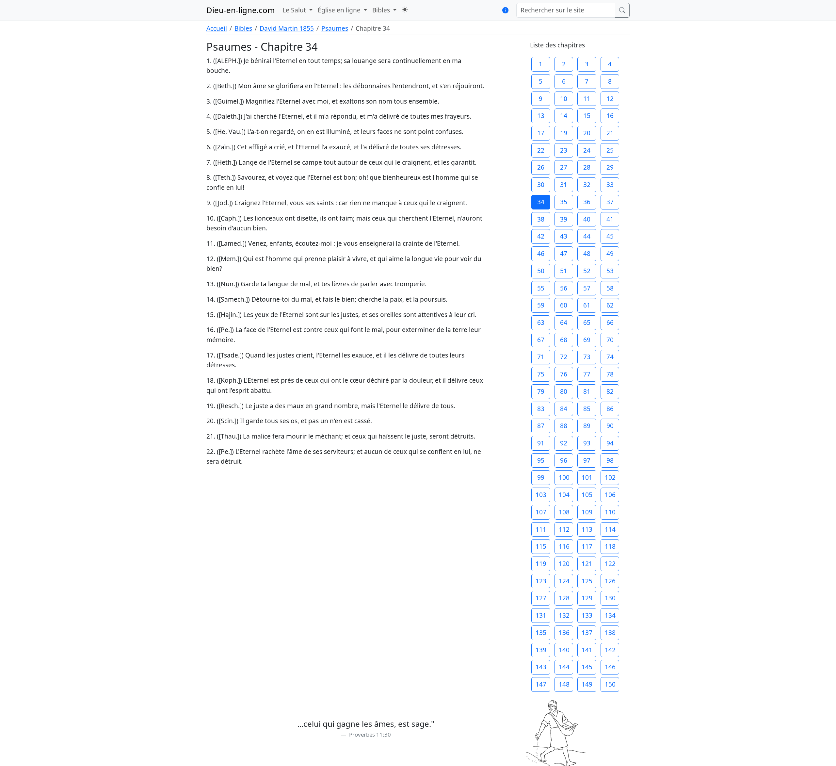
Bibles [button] (382, 10)
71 (540, 356)
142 (610, 649)
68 (563, 339)
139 (541, 649)
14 (563, 115)
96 (563, 460)
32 (586, 184)
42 (540, 236)
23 (563, 150)
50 (540, 270)
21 (610, 132)
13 (540, 115)
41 (610, 219)
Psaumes (334, 28)
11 (586, 98)
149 (587, 684)
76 (563, 374)
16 (610, 115)
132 (564, 615)
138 (610, 632)
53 (610, 270)
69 (586, 339)
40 (586, 219)
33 (610, 184)
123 (541, 580)
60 (563, 305)
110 (610, 512)
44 (586, 236)
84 (563, 408)
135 (541, 632)
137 (587, 632)
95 (540, 460)
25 (610, 150)
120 (564, 563)
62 (610, 305)
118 (610, 546)
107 (541, 512)
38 (540, 219)
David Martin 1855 (287, 28)
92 (563, 443)
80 (563, 391)
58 (610, 288)
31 (563, 184)
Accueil (216, 28)
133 (587, 615)
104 (564, 494)
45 (610, 236)
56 (563, 288)
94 (610, 443)
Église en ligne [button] (340, 10)
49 (610, 253)
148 (564, 684)
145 (587, 666)
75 (540, 374)
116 (564, 546)
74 (610, 356)
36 (586, 201)
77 (586, 374)
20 (586, 132)
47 (563, 253)
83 (540, 408)
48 (586, 253)
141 (587, 649)
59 (540, 305)
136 (564, 632)
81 (586, 391)
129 (587, 597)
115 (541, 546)
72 (563, 356)
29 (610, 167)
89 (586, 425)
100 (564, 477)
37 (610, 201)
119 (541, 563)
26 (540, 167)
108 (564, 512)
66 (610, 322)
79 (540, 391)
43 (563, 236)
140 (564, 649)
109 (587, 512)
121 (587, 563)
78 (610, 374)
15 (586, 115)
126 (610, 580)
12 (610, 98)
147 (541, 684)
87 (540, 425)
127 (541, 597)
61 (586, 305)
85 (586, 408)
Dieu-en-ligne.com (240, 10)
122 (610, 563)
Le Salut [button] (295, 10)
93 (586, 443)
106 (610, 494)
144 (564, 666)
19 (563, 132)
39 (563, 219)
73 (586, 356)
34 (540, 201)
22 (540, 150)
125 (587, 580)
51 (563, 270)
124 (564, 580)
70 (610, 339)
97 (586, 460)
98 (610, 460)
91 (540, 443)
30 (540, 184)
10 (563, 98)
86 (610, 408)
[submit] (622, 10)
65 (586, 322)
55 (540, 288)
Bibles (243, 28)
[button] (404, 9)
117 (587, 546)
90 (610, 425)
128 (564, 597)
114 (610, 529)
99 (540, 477)
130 (610, 597)
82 (610, 391)
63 (540, 322)
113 (587, 529)
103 (541, 494)
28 (586, 167)
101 (587, 477)
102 (610, 477)
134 (610, 615)
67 (540, 339)
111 (541, 529)
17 (540, 132)
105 (587, 494)
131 (541, 615)
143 (541, 666)
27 (563, 167)
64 (563, 322)
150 (610, 684)
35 (563, 201)
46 (540, 253)
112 (564, 529)
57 (586, 288)
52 (586, 270)
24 (586, 150)
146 (610, 666)
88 (563, 425)
